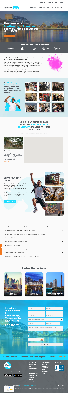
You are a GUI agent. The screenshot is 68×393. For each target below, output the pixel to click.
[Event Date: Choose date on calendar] (61, 323)
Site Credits (21, 385)
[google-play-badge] (17, 375)
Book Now (6, 161)
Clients (44, 375)
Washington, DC (33, 381)
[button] (42, 158)
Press (43, 369)
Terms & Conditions (26, 385)
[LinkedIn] (63, 385)
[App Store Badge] (8, 375)
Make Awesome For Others (46, 367)
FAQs (43, 373)
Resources (44, 371)
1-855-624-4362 (60, 357)
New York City (33, 375)
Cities (30, 366)
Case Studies (32, 370)
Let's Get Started (45, 344)
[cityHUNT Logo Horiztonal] (11, 7)
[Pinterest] (62, 385)
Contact (44, 377)
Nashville (31, 377)
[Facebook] (58, 385)
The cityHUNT (33, 364)
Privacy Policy (33, 385)
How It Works (33, 368)
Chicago (31, 379)
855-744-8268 (58, 362)
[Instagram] (60, 385)
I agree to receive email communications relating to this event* (44, 336)
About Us (44, 364)
